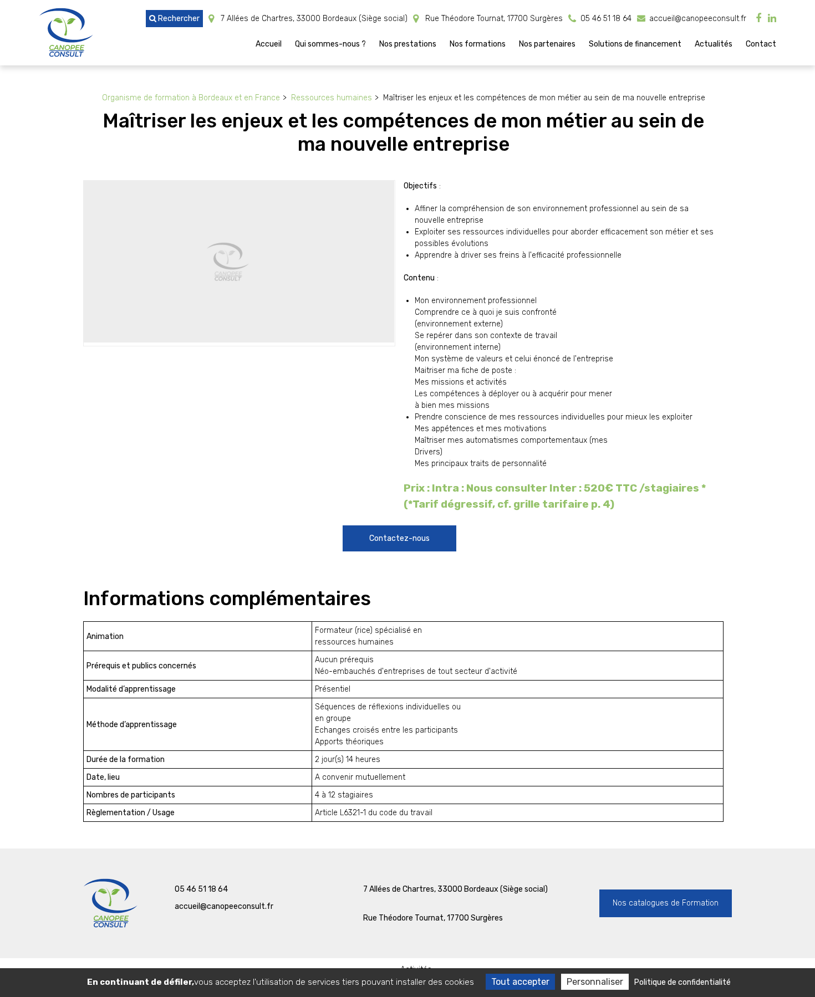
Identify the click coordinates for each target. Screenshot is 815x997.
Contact (761, 44)
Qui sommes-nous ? (330, 44)
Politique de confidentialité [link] (682, 982)
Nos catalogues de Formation (666, 903)
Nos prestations (407, 44)
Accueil (269, 44)
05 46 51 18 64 (201, 889)
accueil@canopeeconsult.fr (696, 18)
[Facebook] (758, 18)
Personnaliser (595, 981)
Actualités (713, 44)
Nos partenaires (547, 44)
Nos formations (478, 44)
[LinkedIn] (772, 18)
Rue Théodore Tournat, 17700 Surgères (493, 18)
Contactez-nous (399, 538)
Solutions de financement (635, 44)
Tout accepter (520, 981)
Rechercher (178, 18)
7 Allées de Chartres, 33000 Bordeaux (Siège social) (312, 18)
